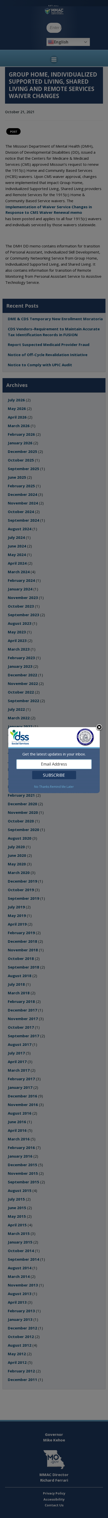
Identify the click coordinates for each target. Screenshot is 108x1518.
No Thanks (41, 787)
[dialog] (54, 760)
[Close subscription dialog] (99, 727)
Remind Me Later (62, 787)
